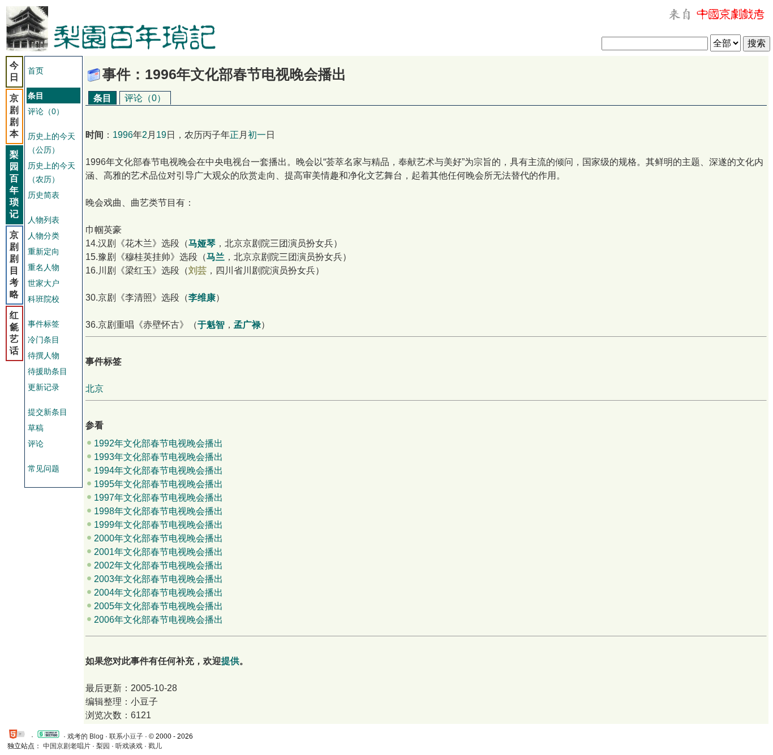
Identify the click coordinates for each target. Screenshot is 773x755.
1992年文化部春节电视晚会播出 (158, 443)
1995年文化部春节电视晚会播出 (158, 484)
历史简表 (43, 194)
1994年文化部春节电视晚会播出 (158, 470)
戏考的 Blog (85, 736)
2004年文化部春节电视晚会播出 (158, 592)
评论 (36, 443)
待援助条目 (47, 371)
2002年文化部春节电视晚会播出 (158, 565)
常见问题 (43, 468)
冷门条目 (43, 339)
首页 (36, 70)
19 (161, 135)
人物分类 (43, 235)
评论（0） (46, 111)
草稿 (36, 427)
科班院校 (43, 298)
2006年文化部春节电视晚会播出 (158, 619)
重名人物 (43, 267)
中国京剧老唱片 (67, 746)
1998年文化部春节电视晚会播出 (158, 511)
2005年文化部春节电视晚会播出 (158, 606)
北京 (94, 388)
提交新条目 (47, 411)
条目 (102, 98)
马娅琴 (202, 243)
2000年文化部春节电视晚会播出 (158, 538)
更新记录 (43, 387)
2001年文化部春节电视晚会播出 (158, 552)
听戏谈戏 (129, 746)
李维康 (202, 297)
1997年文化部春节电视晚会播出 (158, 497)
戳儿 (155, 746)
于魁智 (211, 324)
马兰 (216, 257)
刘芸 (197, 270)
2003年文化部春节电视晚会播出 (158, 579)
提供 (230, 661)
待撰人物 (43, 355)
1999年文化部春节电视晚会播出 (158, 525)
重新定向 (43, 251)
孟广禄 (247, 324)
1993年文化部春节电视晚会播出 (158, 457)
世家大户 (43, 283)
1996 (123, 135)
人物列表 (43, 219)
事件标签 (43, 323)
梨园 (103, 746)
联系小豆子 (126, 736)
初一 (257, 135)
